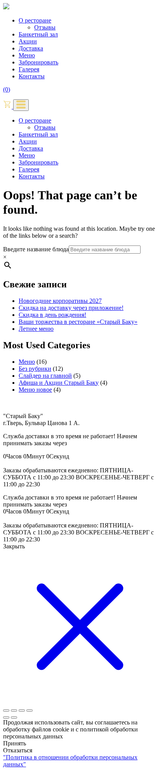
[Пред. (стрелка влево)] (6, 717)
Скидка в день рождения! (52, 314)
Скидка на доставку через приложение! (71, 307)
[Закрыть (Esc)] (29, 710)
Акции (28, 41)
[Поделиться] (22, 710)
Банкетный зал (38, 34)
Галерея (29, 69)
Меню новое (35, 389)
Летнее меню (36, 328)
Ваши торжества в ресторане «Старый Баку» (78, 321)
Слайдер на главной (45, 375)
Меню (27, 55)
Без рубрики (35, 368)
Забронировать (38, 62)
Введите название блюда (36, 249)
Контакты (32, 76)
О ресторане (35, 20)
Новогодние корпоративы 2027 (60, 300)
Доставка (31, 48)
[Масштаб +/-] (6, 710)
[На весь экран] (14, 710)
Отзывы (45, 27)
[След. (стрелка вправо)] (14, 717)
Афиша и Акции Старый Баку (59, 382)
